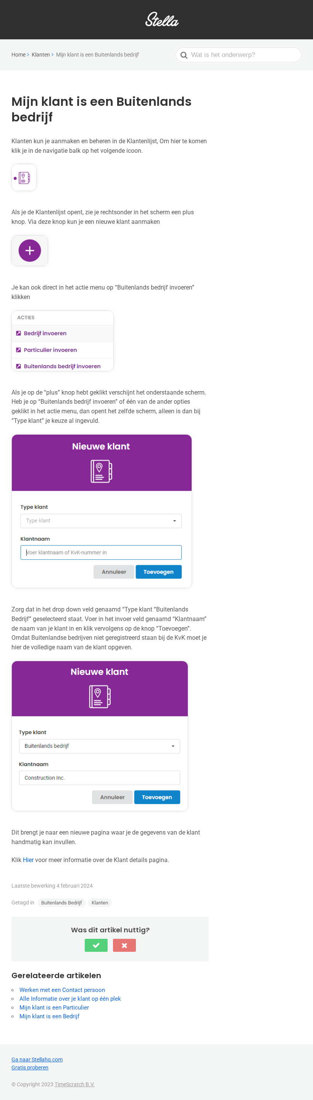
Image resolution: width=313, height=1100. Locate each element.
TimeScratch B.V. (75, 1084)
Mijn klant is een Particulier (54, 1007)
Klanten (100, 903)
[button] (96, 945)
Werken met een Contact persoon (62, 990)
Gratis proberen (29, 1067)
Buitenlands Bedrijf (61, 903)
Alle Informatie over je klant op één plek (70, 998)
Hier (28, 860)
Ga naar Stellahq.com (37, 1059)
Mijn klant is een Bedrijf (49, 1016)
